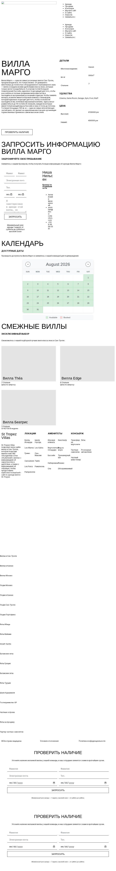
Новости (68, 15)
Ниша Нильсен (47, 175)
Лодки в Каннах (6, 595)
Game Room (72, 98)
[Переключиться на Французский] (11, 523)
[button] (87, 21)
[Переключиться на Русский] (11, 538)
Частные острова (7, 712)
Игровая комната (51, 441)
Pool (91, 98)
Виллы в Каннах (6, 566)
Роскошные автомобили (86, 451)
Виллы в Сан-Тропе (8, 556)
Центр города (38, 441)
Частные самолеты (75, 451)
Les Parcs (29, 466)
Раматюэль (39, 466)
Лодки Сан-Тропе (7, 605)
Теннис (61, 463)
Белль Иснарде (28, 441)
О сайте (68, 13)
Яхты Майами (5, 634)
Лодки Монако (6, 585)
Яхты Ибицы (5, 624)
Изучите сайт (70, 10)
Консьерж (69, 8)
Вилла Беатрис (15, 422)
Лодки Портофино (8, 615)
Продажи (69, 6)
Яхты (83, 440)
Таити (37, 461)
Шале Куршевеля (7, 693)
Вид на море (61, 449)
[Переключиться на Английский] (11, 507)
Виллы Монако (6, 575)
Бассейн (51, 455)
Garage (81, 98)
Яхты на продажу (7, 722)
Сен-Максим (38, 454)
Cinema (62, 98)
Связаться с (70, 17)
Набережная (53, 463)
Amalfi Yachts (5, 644)
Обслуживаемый (65, 468)
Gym (87, 98)
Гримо (27, 453)
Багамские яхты (6, 654)
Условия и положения (49, 741)
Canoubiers (29, 461)
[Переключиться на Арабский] (11, 491)
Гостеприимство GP (8, 702)
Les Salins (39, 448)
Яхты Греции (5, 663)
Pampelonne (30, 472)
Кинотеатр (62, 440)
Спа (49, 468)
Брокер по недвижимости (47, 186)
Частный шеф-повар (76, 458)
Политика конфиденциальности (92, 741)
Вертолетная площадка (53, 449)
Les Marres (29, 448)
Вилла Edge (71, 378)
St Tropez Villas (9, 436)
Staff (96, 98)
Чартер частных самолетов (11, 732)
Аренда (68, 4)
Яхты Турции (5, 683)
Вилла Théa (12, 378)
